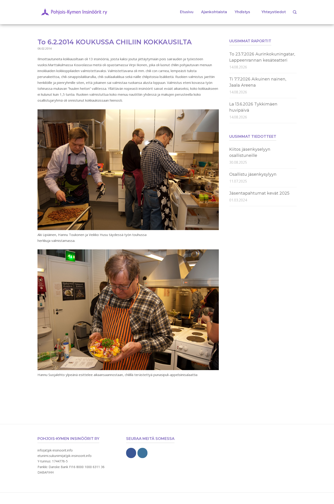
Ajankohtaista (214, 12)
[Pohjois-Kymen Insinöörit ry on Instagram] (142, 453)
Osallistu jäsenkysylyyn (253, 174)
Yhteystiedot (274, 12)
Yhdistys (242, 12)
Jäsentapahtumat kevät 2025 (259, 193)
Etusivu (186, 12)
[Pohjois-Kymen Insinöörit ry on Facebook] (131, 453)
